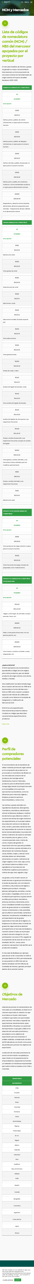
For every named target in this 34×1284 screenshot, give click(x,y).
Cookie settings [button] (8, 1280)
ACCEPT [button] (17, 1280)
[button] (28, 2)
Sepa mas (5, 724)
